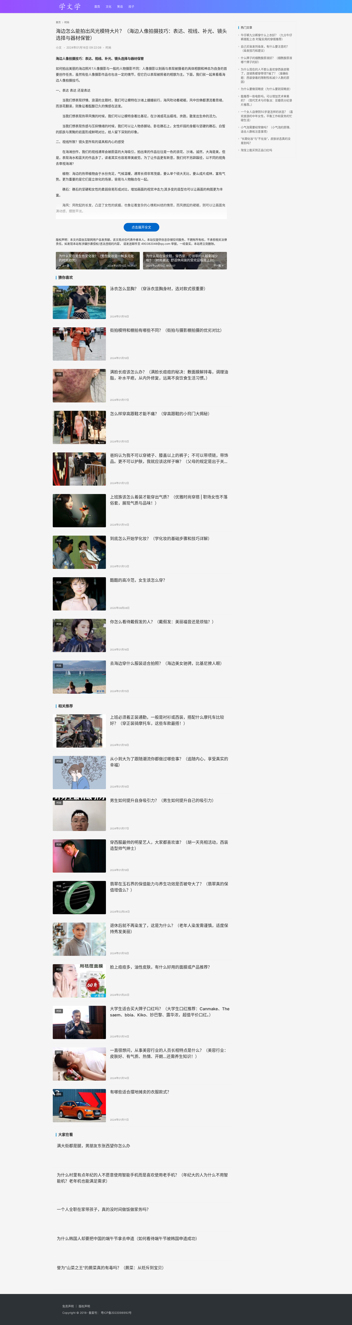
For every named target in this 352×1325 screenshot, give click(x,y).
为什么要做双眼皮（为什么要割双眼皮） (266, 89)
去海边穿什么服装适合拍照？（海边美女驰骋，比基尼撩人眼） (167, 663)
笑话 (120, 6)
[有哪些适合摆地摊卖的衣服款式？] (79, 1105)
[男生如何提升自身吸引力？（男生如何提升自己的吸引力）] (79, 814)
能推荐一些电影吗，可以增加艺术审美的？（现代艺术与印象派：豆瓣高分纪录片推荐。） (266, 100)
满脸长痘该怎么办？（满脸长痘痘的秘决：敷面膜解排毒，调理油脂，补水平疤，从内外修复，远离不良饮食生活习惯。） (169, 375)
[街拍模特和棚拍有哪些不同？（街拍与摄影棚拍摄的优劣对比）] (79, 344)
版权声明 (84, 1306)
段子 (131, 6)
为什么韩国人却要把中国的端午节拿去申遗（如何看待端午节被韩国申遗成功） (128, 1238)
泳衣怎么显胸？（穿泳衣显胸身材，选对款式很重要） (159, 288)
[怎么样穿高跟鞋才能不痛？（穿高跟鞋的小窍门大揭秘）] (79, 427)
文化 (108, 6)
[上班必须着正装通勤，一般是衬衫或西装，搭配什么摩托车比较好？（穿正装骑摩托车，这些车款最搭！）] (79, 731)
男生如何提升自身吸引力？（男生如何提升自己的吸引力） (163, 800)
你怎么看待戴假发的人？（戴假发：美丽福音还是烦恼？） (163, 621)
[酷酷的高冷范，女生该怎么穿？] (79, 593)
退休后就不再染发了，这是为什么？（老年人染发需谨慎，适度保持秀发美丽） (169, 928)
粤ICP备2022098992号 (116, 1312)
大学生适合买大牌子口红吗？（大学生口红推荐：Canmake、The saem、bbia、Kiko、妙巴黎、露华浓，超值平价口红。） (170, 1011)
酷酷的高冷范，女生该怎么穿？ (138, 580)
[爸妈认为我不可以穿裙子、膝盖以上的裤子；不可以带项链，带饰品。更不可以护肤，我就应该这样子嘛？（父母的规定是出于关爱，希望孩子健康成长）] (79, 469)
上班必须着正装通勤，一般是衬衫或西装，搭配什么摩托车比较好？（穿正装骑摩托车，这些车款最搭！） (167, 720)
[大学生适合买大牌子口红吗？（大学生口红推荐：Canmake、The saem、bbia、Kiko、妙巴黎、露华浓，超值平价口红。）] (79, 1022)
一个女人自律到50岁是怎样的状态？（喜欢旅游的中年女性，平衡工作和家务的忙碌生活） (267, 116)
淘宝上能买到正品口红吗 (256, 150)
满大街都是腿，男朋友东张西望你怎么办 (93, 1145)
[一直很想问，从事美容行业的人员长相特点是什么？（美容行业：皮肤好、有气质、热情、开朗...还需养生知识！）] (79, 1064)
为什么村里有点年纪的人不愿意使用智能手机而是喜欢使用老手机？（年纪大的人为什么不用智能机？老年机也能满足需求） (142, 1178)
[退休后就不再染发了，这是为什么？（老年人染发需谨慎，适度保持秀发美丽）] (79, 939)
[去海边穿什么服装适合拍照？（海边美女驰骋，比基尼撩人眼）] (79, 677)
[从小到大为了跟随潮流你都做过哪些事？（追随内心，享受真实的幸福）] (79, 772)
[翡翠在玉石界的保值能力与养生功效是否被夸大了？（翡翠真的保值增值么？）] (79, 897)
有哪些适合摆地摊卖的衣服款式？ (140, 1092)
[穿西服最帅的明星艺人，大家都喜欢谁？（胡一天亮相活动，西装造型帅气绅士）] (79, 856)
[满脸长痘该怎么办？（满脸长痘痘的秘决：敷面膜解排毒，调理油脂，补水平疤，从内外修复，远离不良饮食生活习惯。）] (79, 385)
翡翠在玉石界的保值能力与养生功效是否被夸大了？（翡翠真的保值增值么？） (169, 887)
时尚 (108, 47)
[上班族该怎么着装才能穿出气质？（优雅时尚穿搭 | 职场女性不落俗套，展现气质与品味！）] (79, 510)
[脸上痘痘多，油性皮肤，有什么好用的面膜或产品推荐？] (79, 980)
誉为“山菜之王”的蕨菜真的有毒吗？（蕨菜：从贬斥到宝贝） (111, 1267)
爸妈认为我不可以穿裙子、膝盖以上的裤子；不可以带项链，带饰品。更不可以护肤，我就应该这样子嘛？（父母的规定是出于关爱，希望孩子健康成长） (169, 458)
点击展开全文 (141, 227)
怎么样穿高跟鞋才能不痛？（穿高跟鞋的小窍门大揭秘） (161, 413)
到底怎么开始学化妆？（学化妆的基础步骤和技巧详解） (161, 538)
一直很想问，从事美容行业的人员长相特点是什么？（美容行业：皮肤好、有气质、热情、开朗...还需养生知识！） (169, 1053)
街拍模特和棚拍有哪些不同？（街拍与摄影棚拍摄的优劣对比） (167, 330)
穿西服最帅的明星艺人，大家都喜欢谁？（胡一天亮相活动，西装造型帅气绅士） (169, 845)
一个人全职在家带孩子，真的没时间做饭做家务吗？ (104, 1209)
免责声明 (68, 1306)
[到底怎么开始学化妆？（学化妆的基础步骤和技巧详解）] (79, 552)
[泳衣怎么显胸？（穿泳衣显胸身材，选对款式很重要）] (79, 302)
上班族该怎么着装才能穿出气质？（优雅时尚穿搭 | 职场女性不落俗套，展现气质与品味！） (169, 500)
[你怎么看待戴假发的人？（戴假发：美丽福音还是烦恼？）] (79, 635)
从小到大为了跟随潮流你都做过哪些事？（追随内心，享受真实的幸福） (169, 762)
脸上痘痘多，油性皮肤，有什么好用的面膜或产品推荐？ (161, 967)
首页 (97, 6)
